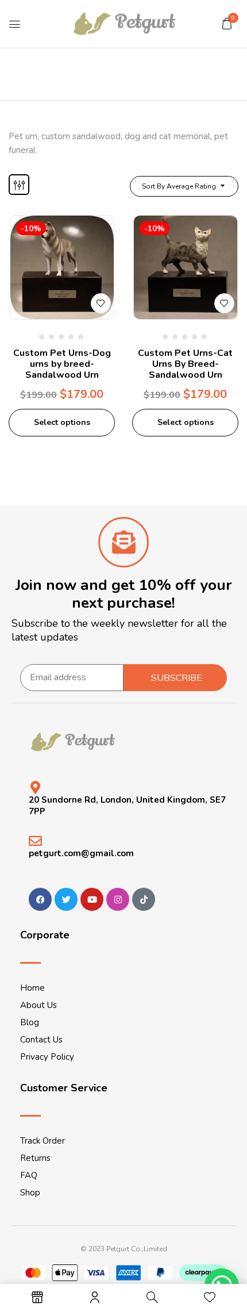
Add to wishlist (101, 303)
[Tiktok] (143, 899)
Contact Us (41, 1039)
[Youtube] (91, 899)
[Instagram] (117, 899)
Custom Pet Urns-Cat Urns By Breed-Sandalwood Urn (185, 364)
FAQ (28, 1175)
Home (32, 988)
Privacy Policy (47, 1057)
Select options (62, 422)
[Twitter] (66, 899)
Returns (35, 1158)
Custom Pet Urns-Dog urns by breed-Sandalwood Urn (62, 364)
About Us (38, 1005)
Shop (30, 1192)
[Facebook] (40, 899)
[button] (227, 23)
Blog (29, 1022)
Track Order (42, 1141)
